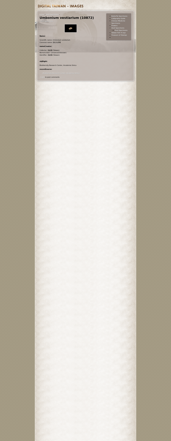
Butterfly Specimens (119, 16)
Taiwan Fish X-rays (118, 33)
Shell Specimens (52, 14)
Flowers (114, 26)
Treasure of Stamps (119, 35)
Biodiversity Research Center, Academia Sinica (61, 73)
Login (42, 77)
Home (42, 14)
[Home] (60, 6)
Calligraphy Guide (118, 18)
